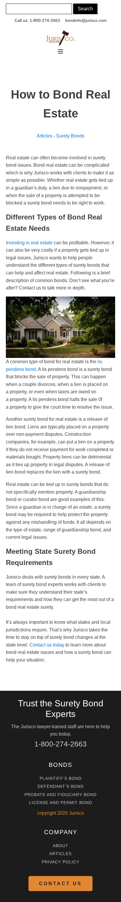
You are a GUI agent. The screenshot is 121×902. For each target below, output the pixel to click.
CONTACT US (60, 883)
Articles (44, 135)
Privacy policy (60, 862)
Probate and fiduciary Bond (60, 795)
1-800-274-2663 (60, 744)
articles (60, 854)
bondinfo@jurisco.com (86, 20)
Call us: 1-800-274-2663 (37, 20)
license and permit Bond (60, 802)
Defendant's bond (61, 786)
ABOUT (60, 846)
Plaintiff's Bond (61, 778)
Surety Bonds (70, 135)
